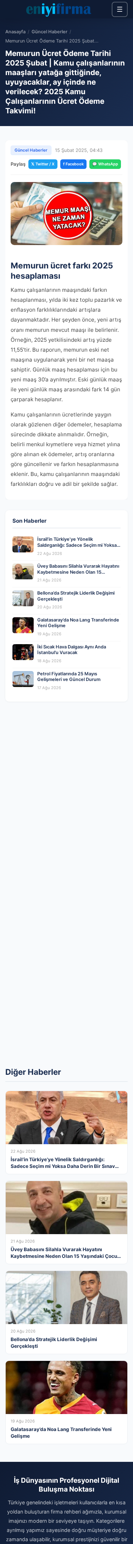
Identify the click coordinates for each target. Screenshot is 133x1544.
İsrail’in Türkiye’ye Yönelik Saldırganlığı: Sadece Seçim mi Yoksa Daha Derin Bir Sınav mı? (77, 545)
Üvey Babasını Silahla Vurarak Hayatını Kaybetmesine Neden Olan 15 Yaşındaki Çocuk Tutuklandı (78, 571)
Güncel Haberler (49, 31)
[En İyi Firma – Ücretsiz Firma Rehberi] (58, 9)
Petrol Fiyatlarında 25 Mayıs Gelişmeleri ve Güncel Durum (68, 676)
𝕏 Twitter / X (43, 163)
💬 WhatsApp (105, 163)
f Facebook (73, 163)
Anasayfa (15, 31)
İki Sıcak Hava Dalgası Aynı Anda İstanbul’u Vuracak (71, 649)
